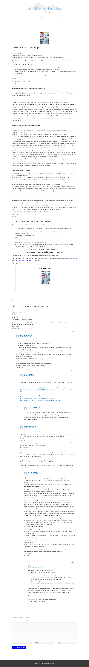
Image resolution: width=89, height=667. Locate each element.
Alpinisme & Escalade (19, 17)
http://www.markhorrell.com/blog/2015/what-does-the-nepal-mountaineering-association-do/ (41, 400)
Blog (60, 17)
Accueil (10, 17)
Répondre (75, 331)
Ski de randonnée (30, 17)
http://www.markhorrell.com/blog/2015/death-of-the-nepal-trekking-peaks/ (37, 398)
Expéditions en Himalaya (51, 17)
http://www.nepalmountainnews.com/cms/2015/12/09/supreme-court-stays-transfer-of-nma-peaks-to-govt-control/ (46, 387)
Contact (64, 17)
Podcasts (44, 21)
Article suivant (79, 299)
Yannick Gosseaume (20, 312)
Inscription (70, 17)
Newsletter (77, 17)
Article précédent (10, 299)
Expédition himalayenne (17, 50)
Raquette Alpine (39, 17)
